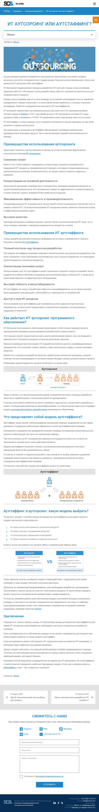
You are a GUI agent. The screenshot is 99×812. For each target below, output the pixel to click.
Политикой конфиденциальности (49, 776)
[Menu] (94, 3)
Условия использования (23, 805)
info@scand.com (89, 801)
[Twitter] (62, 803)
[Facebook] (58, 803)
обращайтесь (10, 667)
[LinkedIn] (54, 803)
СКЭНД (38, 609)
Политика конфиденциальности (26, 803)
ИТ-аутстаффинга (30, 242)
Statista (24, 114)
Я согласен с (43, 776)
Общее (16, 42)
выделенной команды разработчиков (29, 409)
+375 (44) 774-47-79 (88, 799)
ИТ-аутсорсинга (33, 153)
